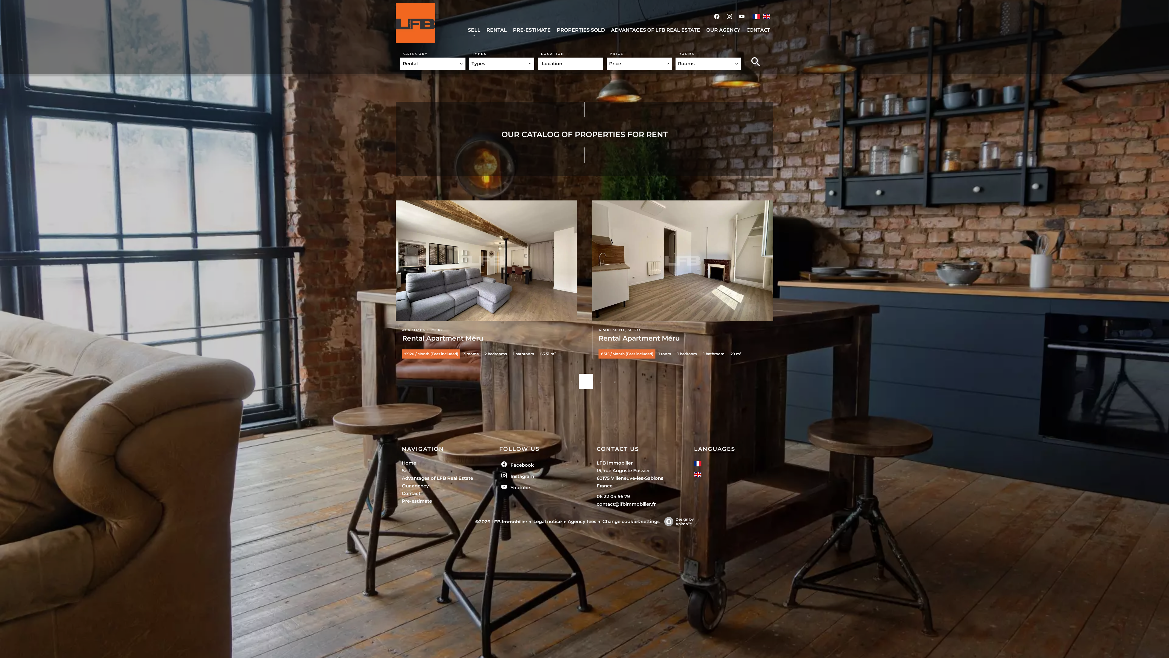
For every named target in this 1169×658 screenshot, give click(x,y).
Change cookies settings (631, 521)
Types (479, 54)
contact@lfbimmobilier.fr (626, 504)
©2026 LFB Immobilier (501, 522)
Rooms (687, 54)
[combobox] (432, 64)
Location (552, 54)
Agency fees (582, 521)
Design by (685, 521)
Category (415, 54)
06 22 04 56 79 (613, 496)
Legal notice (547, 521)
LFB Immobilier (615, 463)
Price (617, 54)
